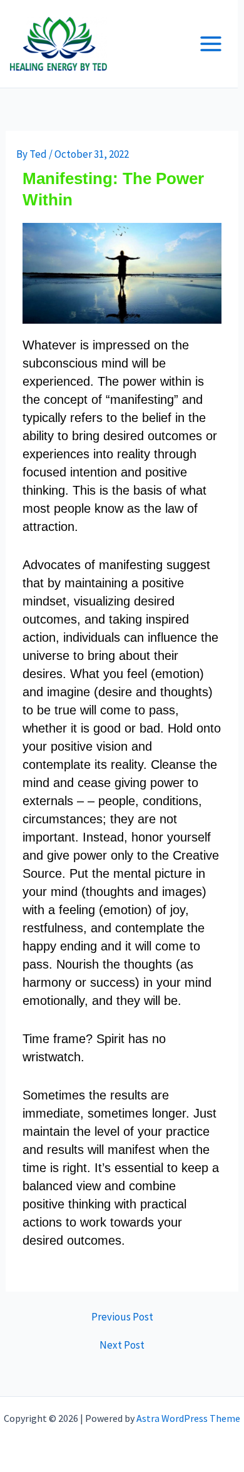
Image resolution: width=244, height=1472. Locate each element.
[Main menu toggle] (211, 43)
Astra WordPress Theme (188, 1418)
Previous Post (122, 1317)
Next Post (122, 1345)
